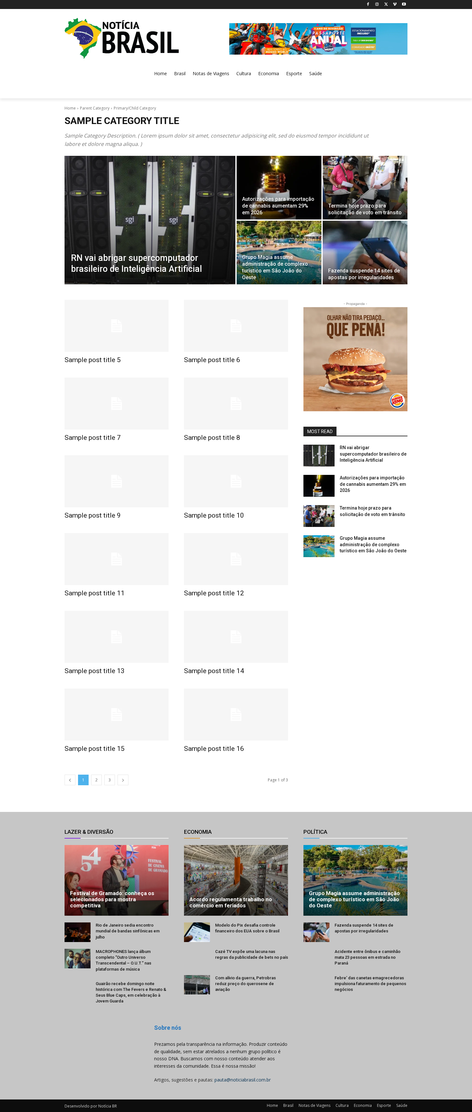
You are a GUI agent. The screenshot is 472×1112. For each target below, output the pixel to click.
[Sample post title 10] (236, 481)
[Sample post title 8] (236, 404)
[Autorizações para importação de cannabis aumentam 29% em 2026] (279, 187)
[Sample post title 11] (117, 559)
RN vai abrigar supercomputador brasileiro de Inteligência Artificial (373, 454)
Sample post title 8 (212, 437)
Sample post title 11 (95, 593)
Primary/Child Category (135, 108)
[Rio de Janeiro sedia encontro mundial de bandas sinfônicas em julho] (78, 932)
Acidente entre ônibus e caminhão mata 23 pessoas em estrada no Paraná (367, 957)
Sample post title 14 (214, 671)
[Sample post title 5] (117, 326)
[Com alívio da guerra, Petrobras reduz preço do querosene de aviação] (197, 985)
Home (70, 108)
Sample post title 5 (93, 360)
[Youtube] (403, 4)
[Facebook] (368, 4)
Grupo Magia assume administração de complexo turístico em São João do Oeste (373, 544)
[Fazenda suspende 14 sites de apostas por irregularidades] (365, 252)
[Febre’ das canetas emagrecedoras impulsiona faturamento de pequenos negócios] (316, 985)
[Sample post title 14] (236, 637)
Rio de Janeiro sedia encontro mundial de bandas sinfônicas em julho (128, 931)
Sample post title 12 (214, 593)
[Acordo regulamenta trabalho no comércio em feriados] (236, 880)
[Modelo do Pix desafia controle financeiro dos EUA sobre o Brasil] (197, 932)
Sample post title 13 (95, 671)
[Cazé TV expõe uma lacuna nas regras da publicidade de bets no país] (197, 958)
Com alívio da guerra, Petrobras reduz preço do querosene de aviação (245, 983)
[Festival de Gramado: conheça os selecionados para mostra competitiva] (117, 880)
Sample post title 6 (212, 360)
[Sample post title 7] (117, 404)
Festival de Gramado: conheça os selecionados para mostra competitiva (112, 899)
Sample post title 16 (214, 748)
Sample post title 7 (93, 437)
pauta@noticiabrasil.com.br (242, 1080)
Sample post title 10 (214, 515)
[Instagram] (377, 4)
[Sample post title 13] (117, 637)
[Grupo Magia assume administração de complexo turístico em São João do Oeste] (279, 252)
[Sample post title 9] (117, 481)
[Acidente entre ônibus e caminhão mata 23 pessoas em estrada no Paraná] (316, 958)
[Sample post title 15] (117, 715)
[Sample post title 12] (236, 559)
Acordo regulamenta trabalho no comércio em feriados (230, 902)
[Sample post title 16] (236, 715)
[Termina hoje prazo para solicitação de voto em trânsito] (365, 187)
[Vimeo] (394, 4)
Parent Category (94, 108)
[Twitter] (386, 4)
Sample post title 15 (95, 748)
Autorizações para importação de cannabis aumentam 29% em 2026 (373, 484)
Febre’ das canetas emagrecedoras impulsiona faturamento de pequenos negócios (370, 983)
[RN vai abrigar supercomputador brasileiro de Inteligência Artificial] (150, 220)
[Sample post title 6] (236, 326)
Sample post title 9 (93, 515)
